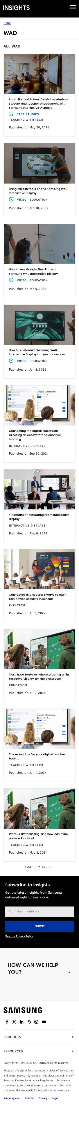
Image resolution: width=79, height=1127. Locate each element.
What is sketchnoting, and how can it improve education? (38, 836)
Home (7, 23)
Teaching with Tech (26, 120)
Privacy (43, 1098)
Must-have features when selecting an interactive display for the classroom (39, 676)
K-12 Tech (17, 605)
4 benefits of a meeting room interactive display (39, 517)
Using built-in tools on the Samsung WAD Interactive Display (38, 191)
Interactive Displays (27, 446)
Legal (55, 1098)
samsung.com (12, 1098)
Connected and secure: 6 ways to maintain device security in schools (38, 596)
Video (22, 199)
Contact (29, 1098)
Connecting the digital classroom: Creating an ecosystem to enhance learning (35, 435)
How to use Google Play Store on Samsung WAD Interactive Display (33, 271)
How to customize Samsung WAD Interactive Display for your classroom (37, 352)
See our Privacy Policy (19, 936)
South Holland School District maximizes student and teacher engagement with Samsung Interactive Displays (38, 103)
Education (39, 199)
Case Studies (28, 114)
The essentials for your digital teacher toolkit (37, 756)
